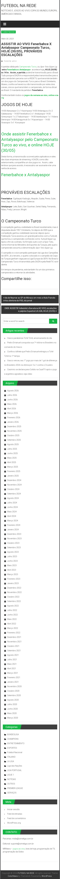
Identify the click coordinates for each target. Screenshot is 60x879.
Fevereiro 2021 (13, 677)
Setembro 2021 (14, 650)
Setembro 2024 (14, 494)
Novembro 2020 (14, 686)
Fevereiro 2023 (13, 579)
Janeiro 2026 (13, 422)
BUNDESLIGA (13, 734)
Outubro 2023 (13, 543)
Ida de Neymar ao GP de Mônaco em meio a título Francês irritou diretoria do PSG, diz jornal (29, 299)
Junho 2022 (12, 615)
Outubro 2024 (13, 489)
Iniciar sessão (13, 809)
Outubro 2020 (13, 691)
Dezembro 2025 (14, 426)
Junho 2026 (12, 399)
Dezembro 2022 (14, 588)
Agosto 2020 (13, 700)
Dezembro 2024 (14, 480)
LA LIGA (10, 761)
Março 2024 (12, 520)
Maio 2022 (12, 619)
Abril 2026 (11, 408)
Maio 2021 (12, 664)
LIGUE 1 (10, 775)
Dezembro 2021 (14, 637)
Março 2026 (12, 413)
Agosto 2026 (13, 390)
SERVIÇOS (11, 793)
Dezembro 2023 (14, 534)
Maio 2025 (12, 458)
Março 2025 (12, 467)
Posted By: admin (10, 61)
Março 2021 (12, 673)
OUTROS (11, 784)
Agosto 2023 (13, 552)
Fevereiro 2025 (13, 471)
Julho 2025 (12, 449)
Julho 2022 (12, 610)
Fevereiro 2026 (13, 417)
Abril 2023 (11, 570)
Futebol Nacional (8, 32)
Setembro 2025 (14, 440)
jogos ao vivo (19, 849)
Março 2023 (12, 574)
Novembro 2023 (14, 538)
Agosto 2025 (13, 444)
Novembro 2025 (14, 431)
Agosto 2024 (13, 498)
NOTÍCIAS (11, 779)
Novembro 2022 (14, 592)
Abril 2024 (11, 516)
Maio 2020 (12, 713)
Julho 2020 (12, 704)
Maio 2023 (12, 565)
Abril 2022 (11, 624)
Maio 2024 (12, 512)
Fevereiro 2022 (13, 633)
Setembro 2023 (14, 547)
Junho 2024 (12, 507)
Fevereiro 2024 (13, 525)
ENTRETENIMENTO (15, 743)
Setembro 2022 (14, 601)
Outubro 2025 (13, 435)
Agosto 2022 (13, 606)
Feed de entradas (14, 814)
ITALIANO (11, 757)
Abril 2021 (11, 668)
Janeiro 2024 (13, 529)
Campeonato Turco (28, 67)
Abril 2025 (11, 462)
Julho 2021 (12, 659)
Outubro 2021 (13, 646)
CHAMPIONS (13, 739)
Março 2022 (12, 628)
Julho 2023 (12, 556)
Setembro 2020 (14, 695)
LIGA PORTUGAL (14, 770)
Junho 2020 (12, 709)
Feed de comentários (16, 818)
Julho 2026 (12, 395)
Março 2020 (12, 718)
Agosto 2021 (13, 655)
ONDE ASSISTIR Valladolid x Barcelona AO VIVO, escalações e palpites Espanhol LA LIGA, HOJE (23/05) (30, 309)
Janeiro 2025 (13, 476)
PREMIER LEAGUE (15, 788)
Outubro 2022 (13, 597)
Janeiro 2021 (13, 682)
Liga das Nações (14, 766)
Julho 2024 (12, 503)
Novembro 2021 (14, 641)
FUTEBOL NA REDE (18, 5)
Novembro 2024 (14, 485)
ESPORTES (12, 748)
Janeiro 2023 (13, 583)
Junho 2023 (12, 561)
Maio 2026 (12, 404)
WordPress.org (14, 823)
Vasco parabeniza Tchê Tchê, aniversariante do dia (29, 338)
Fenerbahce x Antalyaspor (19, 69)
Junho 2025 (12, 453)
